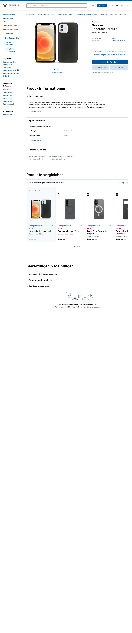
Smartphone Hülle (12, 38)
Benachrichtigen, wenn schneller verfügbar (109, 55)
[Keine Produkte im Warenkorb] (126, 5)
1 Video (60, 73)
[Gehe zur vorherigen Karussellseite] (30, 215)
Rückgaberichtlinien (36, 159)
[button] (110, 51)
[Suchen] (28, 5)
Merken (120, 67)
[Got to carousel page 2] (56, 69)
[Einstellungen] (92, 5)
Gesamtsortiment (9, 15)
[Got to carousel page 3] (57, 69)
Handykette (9, 34)
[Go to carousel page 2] (76, 246)
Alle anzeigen (120, 183)
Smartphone (7, 92)
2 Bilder (53, 73)
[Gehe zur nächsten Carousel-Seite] (124, 215)
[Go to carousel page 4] (79, 246)
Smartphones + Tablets (8, 20)
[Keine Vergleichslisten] (116, 5)
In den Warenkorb (111, 62)
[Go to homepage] (11, 5)
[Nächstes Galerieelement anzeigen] (87, 43)
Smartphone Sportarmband (10, 50)
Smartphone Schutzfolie (9, 43)
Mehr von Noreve (118, 40)
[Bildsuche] (84, 5)
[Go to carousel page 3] (77, 246)
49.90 (96, 22)
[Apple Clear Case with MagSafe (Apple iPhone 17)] (98, 214)
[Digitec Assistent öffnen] (111, 5)
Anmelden (102, 5)
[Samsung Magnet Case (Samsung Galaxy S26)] (69, 214)
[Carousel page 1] (54, 69)
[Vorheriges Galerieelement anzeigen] (26, 43)
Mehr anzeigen (36, 111)
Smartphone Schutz (10, 30)
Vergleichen (102, 67)
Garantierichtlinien (58, 159)
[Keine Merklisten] (121, 5)
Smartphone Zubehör (11, 25)
